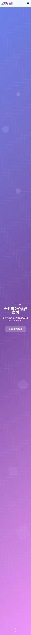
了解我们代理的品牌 (15, 329)
